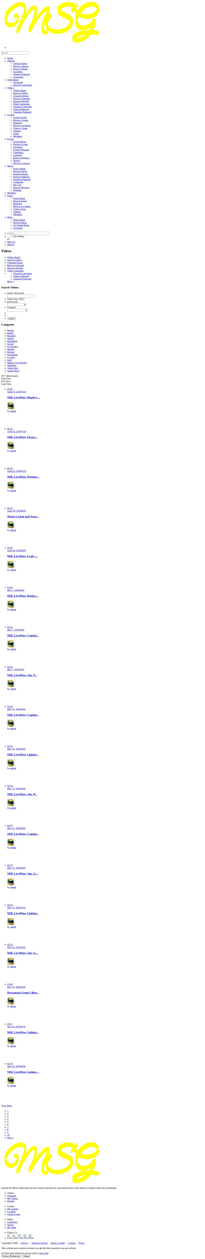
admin (13, 411)
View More (6, 1105)
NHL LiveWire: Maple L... (23, 397)
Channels (11, 1195)
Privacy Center (58, 1243)
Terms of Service (40, 1243)
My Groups (12, 1209)
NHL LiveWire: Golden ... (23, 1072)
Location (11, 1211)
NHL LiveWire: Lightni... (23, 754)
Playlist (10, 1201)
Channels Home (15, 262)
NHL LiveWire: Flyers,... (22, 437)
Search (11, 318)
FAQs (81, 1243)
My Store (11, 1227)
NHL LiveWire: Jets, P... (22, 675)
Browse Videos (14, 260)
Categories (12, 1222)
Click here (43, 1253)
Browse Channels (15, 265)
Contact (71, 1243)
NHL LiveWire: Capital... (23, 635)
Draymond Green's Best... (23, 992)
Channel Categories (22, 273)
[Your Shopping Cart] (8, 239)
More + (10, 281)
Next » (10, 1138)
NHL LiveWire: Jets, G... (22, 873)
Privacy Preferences (11, 1256)
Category (11, 307)
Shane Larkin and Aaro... (23, 516)
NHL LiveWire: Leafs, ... (22, 556)
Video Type (12, 299)
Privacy (24, 1243)
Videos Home (13, 257)
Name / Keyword (15, 293)
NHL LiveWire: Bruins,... (22, 595)
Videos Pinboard (21, 276)
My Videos (12, 1198)
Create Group (13, 1214)
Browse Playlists (15, 268)
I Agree (26, 1256)
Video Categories (15, 271)
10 (8, 1135)
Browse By (12, 302)
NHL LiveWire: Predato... (23, 476)
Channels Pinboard (22, 279)
